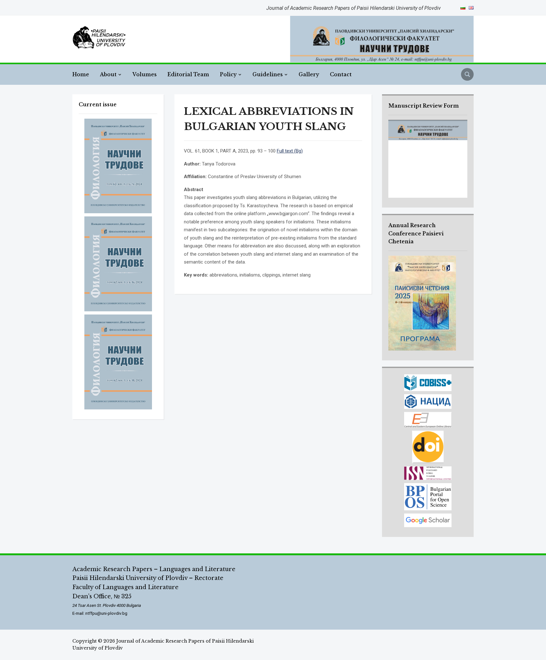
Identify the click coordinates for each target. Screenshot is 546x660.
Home (80, 74)
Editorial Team (188, 74)
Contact (341, 74)
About (108, 74)
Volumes (144, 74)
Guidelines (267, 74)
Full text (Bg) (290, 151)
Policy (228, 74)
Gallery (309, 74)
